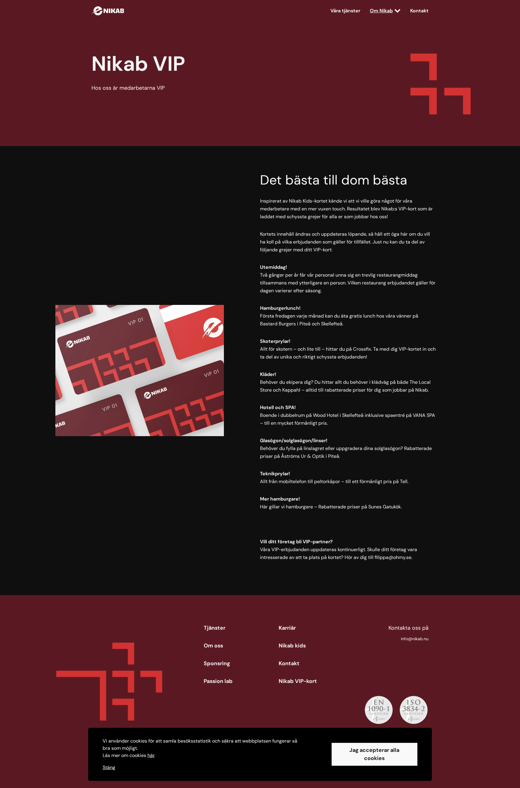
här (150, 755)
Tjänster (214, 627)
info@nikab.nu (415, 638)
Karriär (287, 627)
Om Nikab (381, 11)
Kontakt (419, 11)
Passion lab (218, 681)
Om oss (213, 645)
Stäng (109, 767)
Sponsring (217, 663)
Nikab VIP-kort (298, 681)
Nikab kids (292, 645)
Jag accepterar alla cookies (374, 754)
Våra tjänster (345, 11)
